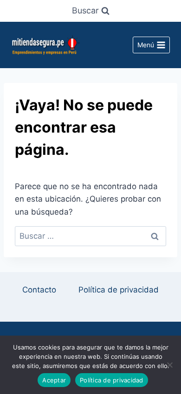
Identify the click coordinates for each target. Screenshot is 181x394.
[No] (169, 364)
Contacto (39, 289)
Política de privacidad (118, 289)
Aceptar (54, 380)
